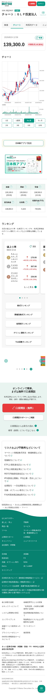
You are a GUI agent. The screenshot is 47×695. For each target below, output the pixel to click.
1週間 (18, 120)
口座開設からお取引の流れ (21, 426)
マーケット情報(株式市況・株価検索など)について (23, 454)
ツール (4, 530)
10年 (40, 125)
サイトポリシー (29, 626)
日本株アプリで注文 (23, 143)
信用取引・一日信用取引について (18, 486)
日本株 (4, 554)
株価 (6, 25)
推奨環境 (27, 633)
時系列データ (31, 25)
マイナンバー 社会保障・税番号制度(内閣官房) (19, 586)
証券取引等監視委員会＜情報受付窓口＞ (17, 582)
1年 (6, 125)
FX (25, 558)
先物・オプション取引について (17, 490)
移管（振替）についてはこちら (21, 430)
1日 (6, 120)
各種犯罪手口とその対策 (33, 602)
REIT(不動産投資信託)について (17, 474)
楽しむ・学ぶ (7, 522)
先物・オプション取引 (10, 562)
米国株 (26, 554)
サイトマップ (7, 570)
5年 (29, 125)
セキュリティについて (10, 606)
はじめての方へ (8, 518)
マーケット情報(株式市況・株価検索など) (32, 531)
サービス (27, 526)
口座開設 (32, 4)
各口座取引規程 (8, 602)
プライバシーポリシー (10, 633)
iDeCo (4, 566)
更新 (40, 38)
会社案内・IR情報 (8, 545)
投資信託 (5, 558)
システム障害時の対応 (10, 613)
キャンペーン (7, 541)
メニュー (41, 690)
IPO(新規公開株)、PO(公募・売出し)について (23, 479)
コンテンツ (43, 15)
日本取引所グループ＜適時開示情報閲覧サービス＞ (21, 578)
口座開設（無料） (25, 408)
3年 (18, 125)
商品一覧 (5, 526)
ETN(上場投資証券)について (16, 469)
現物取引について (12, 460)
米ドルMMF (28, 566)
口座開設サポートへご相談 (23, 417)
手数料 (26, 522)
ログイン (41, 4)
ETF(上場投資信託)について (16, 465)
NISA (25, 562)
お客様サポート (8, 537)
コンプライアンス (8, 619)
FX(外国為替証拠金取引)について (18, 495)
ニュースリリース (30, 541)
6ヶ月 (40, 120)
